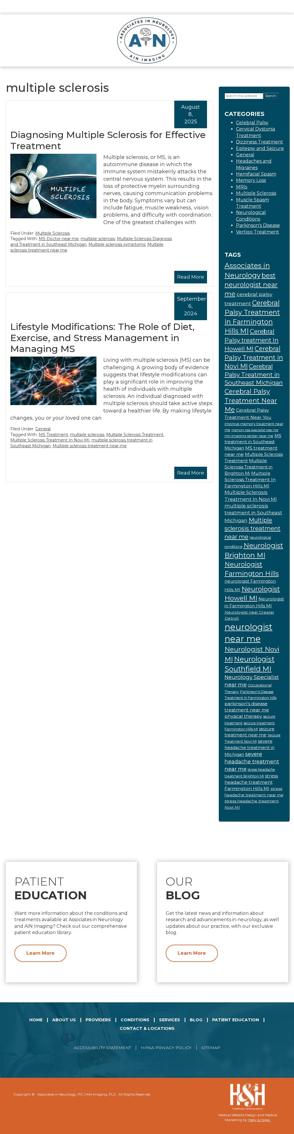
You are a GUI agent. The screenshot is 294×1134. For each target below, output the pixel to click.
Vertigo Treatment (257, 232)
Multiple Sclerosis (52, 233)
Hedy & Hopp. (259, 1120)
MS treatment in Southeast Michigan (253, 442)
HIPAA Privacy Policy (166, 1047)
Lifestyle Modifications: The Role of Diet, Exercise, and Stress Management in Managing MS (102, 337)
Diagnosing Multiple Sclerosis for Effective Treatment (108, 140)
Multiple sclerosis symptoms (116, 244)
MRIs (241, 187)
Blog (196, 1019)
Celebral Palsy (252, 122)
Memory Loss (251, 180)
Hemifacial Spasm (256, 174)
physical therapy (243, 716)
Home (35, 1019)
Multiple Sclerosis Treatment (134, 434)
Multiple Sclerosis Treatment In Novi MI (50, 440)
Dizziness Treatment (259, 142)
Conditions (135, 1019)
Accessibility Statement (102, 1047)
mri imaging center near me (249, 436)
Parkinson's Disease (258, 225)
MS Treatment (53, 434)
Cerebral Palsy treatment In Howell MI (251, 340)
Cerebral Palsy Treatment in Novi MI (254, 357)
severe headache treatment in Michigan (249, 748)
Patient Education (235, 1019)
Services (169, 1019)
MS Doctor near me (59, 238)
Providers (98, 1019)
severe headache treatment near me (252, 761)
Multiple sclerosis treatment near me (90, 445)
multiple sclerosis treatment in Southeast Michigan (253, 513)
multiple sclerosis (98, 238)
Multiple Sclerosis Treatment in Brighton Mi (248, 467)
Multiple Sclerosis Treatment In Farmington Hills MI (250, 479)
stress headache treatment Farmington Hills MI (251, 782)
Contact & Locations (147, 1028)
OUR (183, 888)
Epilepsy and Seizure (260, 148)
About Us (64, 1019)
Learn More (40, 953)
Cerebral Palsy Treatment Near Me (251, 400)
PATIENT (50, 888)
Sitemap (210, 1047)
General (43, 428)
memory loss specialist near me (254, 430)
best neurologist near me (251, 284)
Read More (190, 277)
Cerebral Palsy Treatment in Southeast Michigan (254, 374)
